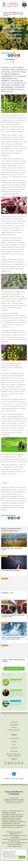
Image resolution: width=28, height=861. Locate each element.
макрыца (3, 305)
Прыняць (22, 857)
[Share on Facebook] (9, 55)
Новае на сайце (6, 674)
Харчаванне (14, 748)
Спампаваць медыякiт (14, 730)
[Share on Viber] (18, 55)
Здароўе (14, 741)
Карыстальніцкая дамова (14, 754)
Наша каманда (14, 724)
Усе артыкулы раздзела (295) (14, 668)
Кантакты (14, 727)
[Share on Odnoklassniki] (15, 55)
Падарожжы (14, 751)
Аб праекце (14, 722)
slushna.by (4, 510)
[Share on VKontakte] (12, 55)
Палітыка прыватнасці (14, 756)
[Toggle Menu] (24, 5)
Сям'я (14, 744)
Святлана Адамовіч (10, 59)
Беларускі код (14, 738)
